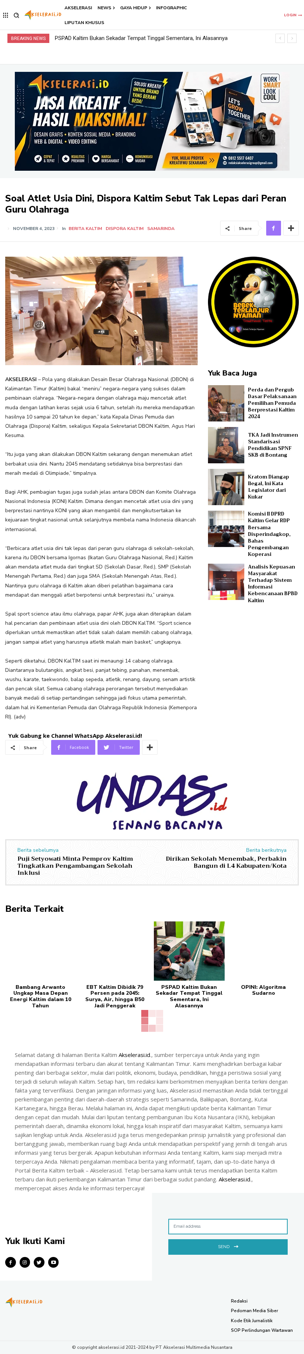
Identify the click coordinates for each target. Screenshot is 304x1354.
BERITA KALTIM (85, 228)
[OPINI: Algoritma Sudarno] (263, 951)
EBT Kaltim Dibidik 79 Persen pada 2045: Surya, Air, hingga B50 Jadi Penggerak (114, 996)
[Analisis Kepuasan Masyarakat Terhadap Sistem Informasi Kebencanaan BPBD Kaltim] (226, 582)
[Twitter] (39, 1262)
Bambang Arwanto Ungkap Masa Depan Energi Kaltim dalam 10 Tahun (40, 996)
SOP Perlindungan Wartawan (262, 1330)
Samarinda (161, 228)
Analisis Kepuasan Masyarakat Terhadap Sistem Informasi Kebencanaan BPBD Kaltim (273, 584)
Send (223, 1246)
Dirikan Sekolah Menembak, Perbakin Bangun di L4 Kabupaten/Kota (226, 862)
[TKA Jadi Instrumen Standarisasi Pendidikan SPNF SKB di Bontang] (226, 445)
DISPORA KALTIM (124, 228)
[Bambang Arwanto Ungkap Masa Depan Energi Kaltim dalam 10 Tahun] (40, 951)
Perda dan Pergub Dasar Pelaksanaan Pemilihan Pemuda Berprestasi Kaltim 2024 (272, 403)
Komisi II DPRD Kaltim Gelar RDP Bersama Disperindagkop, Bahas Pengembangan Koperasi (269, 534)
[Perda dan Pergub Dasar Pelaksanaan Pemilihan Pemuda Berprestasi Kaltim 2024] (226, 403)
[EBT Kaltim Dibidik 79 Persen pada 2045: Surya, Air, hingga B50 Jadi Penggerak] (115, 951)
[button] (16, 15)
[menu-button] (5, 15)
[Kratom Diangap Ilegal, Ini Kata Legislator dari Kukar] (226, 487)
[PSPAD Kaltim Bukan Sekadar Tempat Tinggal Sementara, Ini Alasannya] (189, 951)
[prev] (280, 38)
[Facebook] (273, 228)
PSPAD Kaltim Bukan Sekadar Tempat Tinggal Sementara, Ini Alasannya (189, 996)
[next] (292, 38)
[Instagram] (25, 1262)
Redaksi (239, 1301)
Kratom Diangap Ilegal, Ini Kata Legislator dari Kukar (268, 487)
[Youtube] (53, 1262)
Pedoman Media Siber (254, 1311)
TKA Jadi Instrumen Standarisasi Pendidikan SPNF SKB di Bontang (273, 445)
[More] (291, 228)
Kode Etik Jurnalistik (251, 1321)
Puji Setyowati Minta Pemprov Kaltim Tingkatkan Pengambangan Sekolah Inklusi (75, 866)
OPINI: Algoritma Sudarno (86, 38)
